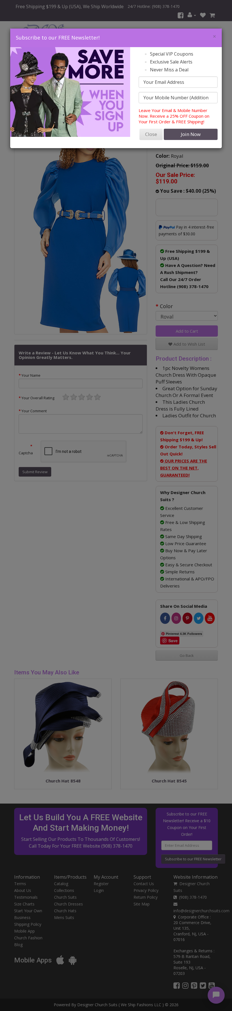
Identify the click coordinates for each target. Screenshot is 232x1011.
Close (151, 134)
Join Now (191, 134)
